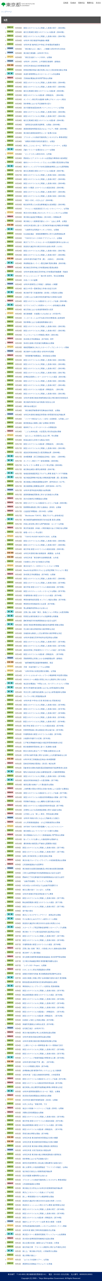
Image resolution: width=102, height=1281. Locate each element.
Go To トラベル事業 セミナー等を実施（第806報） (44, 465)
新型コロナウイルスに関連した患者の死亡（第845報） (45, 87)
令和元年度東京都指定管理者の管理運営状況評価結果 (44, 415)
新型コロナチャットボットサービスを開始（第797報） (45, 591)
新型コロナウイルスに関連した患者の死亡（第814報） (45, 385)
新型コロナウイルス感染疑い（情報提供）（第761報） (44, 1012)
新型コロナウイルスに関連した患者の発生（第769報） (44, 940)
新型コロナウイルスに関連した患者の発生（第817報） (45, 373)
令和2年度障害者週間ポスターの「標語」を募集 (41, 1091)
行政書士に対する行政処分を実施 (37, 562)
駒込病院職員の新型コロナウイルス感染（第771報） (43, 902)
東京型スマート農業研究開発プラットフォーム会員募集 (44, 1234)
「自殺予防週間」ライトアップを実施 (37, 881)
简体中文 (81, 3)
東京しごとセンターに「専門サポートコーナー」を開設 (45, 146)
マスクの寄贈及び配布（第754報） (36, 1066)
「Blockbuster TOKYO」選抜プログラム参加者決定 (44, 516)
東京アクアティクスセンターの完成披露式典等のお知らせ (46, 242)
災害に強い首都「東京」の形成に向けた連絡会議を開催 (44, 949)
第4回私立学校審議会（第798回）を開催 (39, 574)
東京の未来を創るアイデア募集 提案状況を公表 (41, 751)
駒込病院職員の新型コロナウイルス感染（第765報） (43, 995)
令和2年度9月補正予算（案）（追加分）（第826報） (44, 259)
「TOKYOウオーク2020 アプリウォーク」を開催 (43, 238)
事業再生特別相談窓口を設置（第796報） (40, 604)
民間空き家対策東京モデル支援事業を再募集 (41, 616)
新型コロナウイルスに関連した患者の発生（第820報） (45, 360)
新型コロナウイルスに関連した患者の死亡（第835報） (45, 179)
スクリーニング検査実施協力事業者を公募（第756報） (44, 1058)
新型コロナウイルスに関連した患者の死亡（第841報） (45, 116)
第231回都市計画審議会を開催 (35, 499)
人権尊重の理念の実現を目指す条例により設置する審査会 (46, 789)
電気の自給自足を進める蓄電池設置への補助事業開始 (44, 772)
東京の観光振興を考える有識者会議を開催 (39, 1033)
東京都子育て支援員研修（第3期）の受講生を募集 (43, 293)
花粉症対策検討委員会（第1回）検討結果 (39, 764)
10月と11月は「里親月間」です (35, 1104)
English (73, 3)
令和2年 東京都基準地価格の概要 (36, 40)
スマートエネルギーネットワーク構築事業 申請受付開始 (46, 675)
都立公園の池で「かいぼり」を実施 (36, 890)
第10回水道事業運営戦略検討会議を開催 (38, 1239)
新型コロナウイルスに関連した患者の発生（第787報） (45, 709)
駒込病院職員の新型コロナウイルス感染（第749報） (43, 1125)
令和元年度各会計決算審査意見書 (37, 66)
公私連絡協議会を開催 (31, 1184)
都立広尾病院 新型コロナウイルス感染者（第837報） (44, 171)
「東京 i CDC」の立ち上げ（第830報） (39, 200)
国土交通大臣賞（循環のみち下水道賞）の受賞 (41, 1243)
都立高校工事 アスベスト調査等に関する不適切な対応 (44, 1247)
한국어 (98, 3)
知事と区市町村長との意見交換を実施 (37, 856)
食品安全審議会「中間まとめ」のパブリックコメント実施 (46, 684)
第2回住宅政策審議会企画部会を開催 (37, 1096)
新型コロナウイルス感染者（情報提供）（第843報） (44, 95)
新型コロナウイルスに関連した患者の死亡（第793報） (45, 642)
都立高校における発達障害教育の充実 (38, 310)
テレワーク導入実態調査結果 (35, 696)
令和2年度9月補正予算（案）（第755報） (39, 1062)
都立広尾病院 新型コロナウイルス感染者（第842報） (44, 120)
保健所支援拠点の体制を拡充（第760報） (39, 1024)
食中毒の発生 (28, 911)
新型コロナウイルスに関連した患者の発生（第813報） (45, 394)
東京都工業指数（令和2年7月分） (37, 53)
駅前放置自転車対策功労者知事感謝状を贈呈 (40, 982)
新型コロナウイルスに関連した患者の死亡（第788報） (45, 713)
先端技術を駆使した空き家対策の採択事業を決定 (43, 633)
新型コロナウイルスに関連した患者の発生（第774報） (44, 848)
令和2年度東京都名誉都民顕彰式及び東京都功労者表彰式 (46, 398)
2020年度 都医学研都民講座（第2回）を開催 (40, 1100)
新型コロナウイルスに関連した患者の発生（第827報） (45, 251)
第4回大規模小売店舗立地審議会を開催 (39, 343)
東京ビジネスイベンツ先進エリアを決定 (38, 1192)
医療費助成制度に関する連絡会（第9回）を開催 (42, 507)
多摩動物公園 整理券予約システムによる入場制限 (42, 1071)
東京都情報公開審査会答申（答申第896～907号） (43, 486)
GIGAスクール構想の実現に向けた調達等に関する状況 (45, 679)
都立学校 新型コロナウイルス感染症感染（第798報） (44, 587)
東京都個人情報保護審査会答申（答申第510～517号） (45, 482)
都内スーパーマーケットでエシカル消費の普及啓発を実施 (46, 162)
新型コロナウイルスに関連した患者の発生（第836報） (45, 175)
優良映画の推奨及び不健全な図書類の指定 (40, 844)
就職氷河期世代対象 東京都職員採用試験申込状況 (42, 974)
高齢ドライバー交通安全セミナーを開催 (39, 150)
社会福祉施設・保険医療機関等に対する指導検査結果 (44, 234)
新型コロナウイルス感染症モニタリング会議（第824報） (46, 301)
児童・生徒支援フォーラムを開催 (37, 667)
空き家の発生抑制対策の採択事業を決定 (39, 629)
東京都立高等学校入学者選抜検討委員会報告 (41, 268)
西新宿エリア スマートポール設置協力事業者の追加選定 (46, 158)
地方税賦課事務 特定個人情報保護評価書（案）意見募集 (46, 478)
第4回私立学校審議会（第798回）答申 (39, 339)
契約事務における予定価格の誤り (36, 1159)
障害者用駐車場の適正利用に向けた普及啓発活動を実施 (45, 70)
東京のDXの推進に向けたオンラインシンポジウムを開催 (46, 213)
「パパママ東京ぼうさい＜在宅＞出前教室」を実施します (46, 419)
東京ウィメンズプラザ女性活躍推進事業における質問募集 (46, 167)
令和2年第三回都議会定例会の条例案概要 (39, 759)
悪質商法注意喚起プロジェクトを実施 (37, 1264)
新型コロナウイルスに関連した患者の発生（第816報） (45, 381)
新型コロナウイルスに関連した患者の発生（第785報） (44, 717)
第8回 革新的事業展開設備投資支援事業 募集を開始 (44, 625)
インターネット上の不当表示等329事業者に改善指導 (44, 318)
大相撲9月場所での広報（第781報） (37, 738)
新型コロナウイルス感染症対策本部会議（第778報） (44, 806)
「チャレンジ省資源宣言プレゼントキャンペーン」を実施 (46, 209)
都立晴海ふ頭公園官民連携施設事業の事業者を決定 (43, 1087)
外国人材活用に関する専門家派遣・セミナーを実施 (44, 524)
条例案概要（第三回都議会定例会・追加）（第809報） (45, 457)
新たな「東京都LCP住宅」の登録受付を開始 (40, 1251)
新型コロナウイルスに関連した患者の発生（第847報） (45, 36)
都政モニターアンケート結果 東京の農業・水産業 (42, 1222)
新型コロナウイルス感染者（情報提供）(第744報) (42, 1218)
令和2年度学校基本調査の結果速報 (37, 490)
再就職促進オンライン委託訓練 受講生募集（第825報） (45, 263)
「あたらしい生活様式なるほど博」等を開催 (41, 436)
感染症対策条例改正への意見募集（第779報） (42, 780)
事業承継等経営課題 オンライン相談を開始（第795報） (45, 600)
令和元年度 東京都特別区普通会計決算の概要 (40, 1142)
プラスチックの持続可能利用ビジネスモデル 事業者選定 (46, 137)
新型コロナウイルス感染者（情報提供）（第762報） (43, 1016)
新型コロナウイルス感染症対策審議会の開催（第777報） (46, 797)
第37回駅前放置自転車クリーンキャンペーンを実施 (44, 108)
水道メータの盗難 (30, 280)
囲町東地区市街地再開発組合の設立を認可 (40, 621)
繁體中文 (90, 3)
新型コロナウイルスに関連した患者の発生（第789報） (45, 705)
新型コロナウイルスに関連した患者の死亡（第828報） (45, 255)
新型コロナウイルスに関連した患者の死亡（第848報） (45, 28)
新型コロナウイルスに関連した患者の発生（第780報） (45, 776)
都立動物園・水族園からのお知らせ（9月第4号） (43, 314)
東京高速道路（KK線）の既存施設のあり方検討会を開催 (46, 528)
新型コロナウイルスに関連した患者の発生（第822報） (45, 326)
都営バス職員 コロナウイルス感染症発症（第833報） (44, 188)
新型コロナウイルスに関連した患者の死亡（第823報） (45, 331)
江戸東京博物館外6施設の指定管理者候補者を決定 (43, 743)
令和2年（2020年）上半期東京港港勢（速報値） (43, 62)
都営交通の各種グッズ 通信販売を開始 (39, 785)
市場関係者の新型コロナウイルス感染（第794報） (43, 595)
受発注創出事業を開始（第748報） (36, 1134)
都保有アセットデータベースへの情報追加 (40, 427)
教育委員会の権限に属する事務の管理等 (39, 423)
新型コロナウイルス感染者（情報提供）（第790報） (44, 654)
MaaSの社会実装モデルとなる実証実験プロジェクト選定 (46, 570)
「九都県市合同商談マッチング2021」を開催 (41, 230)
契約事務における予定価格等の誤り (37, 104)
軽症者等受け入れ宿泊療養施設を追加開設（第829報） (45, 205)
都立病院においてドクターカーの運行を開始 (41, 831)
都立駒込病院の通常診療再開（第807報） (40, 469)
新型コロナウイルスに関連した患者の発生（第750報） (44, 1117)
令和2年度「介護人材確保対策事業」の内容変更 (41, 1075)
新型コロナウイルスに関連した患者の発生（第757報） (44, 1054)
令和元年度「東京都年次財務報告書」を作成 (41, 558)
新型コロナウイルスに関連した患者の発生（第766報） (44, 999)
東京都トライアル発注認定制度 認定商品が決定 (41, 932)
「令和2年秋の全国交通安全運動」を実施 (40, 671)
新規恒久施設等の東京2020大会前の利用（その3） (42, 1201)
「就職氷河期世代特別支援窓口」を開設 (39, 141)
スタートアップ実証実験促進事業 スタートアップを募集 (45, 928)
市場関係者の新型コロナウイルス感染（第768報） (42, 944)
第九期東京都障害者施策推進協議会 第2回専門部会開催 (44, 957)
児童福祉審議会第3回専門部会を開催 (38, 78)
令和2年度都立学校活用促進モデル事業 (38, 894)
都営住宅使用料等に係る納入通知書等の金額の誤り (43, 1163)
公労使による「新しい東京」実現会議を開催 (41, 814)
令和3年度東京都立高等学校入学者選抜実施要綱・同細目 (46, 272)
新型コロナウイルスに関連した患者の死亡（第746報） (44, 1209)
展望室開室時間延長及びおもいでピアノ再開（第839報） (46, 129)
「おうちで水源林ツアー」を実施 (36, 1260)
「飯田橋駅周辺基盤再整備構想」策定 (38, 663)
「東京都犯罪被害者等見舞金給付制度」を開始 (42, 410)
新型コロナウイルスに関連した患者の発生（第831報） (45, 196)
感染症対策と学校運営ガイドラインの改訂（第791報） (45, 650)
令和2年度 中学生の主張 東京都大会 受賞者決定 (42, 701)
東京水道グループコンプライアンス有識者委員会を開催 (44, 860)
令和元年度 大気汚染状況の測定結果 (37, 1150)
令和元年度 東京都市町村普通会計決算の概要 (40, 1138)
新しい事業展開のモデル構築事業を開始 (38, 1197)
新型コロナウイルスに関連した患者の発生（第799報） (45, 583)
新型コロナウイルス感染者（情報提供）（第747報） (43, 1129)
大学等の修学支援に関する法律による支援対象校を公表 (45, 755)
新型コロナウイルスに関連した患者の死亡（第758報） (44, 1049)
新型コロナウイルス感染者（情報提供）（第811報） (44, 444)
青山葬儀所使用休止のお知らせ (36, 608)
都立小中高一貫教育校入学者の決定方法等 (40, 289)
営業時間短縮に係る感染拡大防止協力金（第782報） (44, 730)
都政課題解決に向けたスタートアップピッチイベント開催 (46, 347)
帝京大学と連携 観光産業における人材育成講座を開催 (45, 692)
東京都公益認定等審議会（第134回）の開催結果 (42, 217)
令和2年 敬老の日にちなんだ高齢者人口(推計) (41, 818)
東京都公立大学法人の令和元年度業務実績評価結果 (43, 1188)
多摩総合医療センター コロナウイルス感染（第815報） (45, 377)
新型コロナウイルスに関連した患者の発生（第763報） (44, 1007)
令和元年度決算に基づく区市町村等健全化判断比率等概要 (46, 225)
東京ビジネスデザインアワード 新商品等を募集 (42, 915)
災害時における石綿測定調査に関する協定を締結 (43, 810)
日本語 (65, 3)
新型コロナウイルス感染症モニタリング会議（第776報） (46, 793)
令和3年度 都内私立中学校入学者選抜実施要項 (42, 45)
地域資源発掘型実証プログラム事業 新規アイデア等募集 (46, 474)
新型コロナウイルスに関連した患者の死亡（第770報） (44, 936)
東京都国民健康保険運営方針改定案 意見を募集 (42, 520)
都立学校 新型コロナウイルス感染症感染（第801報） (44, 549)
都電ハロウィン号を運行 (33, 532)
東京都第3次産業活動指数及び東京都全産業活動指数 (43, 869)
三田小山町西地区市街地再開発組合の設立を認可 (42, 873)
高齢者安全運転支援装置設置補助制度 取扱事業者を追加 (45, 768)
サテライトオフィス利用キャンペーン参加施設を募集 (44, 305)
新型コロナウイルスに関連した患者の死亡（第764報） (44, 1003)
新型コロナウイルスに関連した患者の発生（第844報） (45, 83)
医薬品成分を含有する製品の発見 (37, 440)
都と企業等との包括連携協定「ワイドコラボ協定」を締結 (45, 1167)
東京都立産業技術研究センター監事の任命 (40, 133)
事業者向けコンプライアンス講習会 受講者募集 (41, 986)
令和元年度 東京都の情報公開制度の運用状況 (40, 1146)
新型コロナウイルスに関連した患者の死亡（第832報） (45, 192)
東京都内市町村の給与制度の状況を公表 (39, 402)
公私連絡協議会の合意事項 (33, 865)
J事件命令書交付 (30, 406)
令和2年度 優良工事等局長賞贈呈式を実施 (39, 1230)
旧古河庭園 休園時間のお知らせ (35, 1176)
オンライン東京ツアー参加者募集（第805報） (42, 461)
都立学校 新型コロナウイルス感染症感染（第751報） (43, 1121)
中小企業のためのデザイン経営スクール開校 (40, 919)
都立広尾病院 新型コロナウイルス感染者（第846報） (44, 91)
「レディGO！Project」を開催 (34, 965)
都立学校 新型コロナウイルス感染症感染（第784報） (44, 726)
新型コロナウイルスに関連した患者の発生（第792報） (45, 646)
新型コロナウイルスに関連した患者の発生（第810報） (45, 448)
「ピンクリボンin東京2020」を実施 (37, 154)
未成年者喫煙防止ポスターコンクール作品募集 (42, 74)
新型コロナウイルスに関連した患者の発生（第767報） (44, 991)
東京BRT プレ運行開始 (31, 953)
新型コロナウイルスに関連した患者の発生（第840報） (45, 112)
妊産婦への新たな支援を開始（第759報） (39, 1020)
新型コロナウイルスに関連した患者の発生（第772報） (44, 898)
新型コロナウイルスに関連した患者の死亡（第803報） (45, 545)
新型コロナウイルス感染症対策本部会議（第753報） (43, 1083)
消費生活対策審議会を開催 (33, 1113)
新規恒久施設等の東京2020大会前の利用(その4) (41, 923)
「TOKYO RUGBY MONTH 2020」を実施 (40, 537)
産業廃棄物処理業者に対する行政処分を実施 (41, 495)
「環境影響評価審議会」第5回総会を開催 (40, 356)
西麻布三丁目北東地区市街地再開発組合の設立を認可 (43, 877)
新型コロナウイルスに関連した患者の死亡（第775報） (44, 852)
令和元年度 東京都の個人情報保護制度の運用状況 (42, 1155)
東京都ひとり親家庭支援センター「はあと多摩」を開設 (45, 221)
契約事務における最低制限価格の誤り (38, 322)
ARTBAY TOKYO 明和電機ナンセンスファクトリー (43, 827)
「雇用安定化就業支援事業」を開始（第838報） (42, 125)
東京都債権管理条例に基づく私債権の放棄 (39, 747)
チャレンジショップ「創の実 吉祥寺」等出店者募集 (44, 276)
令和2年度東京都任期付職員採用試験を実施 (40, 1041)
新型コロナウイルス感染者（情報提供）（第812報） (44, 389)
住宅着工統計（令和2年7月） (34, 1028)
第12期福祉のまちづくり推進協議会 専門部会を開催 (44, 835)
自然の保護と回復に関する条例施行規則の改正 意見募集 (45, 978)
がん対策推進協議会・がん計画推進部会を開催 (42, 822)
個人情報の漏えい (29, 1255)
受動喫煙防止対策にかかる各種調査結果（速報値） (44, 658)
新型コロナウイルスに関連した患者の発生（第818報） (45, 364)
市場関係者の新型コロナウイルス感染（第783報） (43, 734)
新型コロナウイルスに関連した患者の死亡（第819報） (45, 368)
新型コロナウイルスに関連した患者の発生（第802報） (45, 541)
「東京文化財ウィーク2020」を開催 (38, 57)
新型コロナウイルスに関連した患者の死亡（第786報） (44, 722)
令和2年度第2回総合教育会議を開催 (37, 1037)
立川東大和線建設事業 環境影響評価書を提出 (40, 961)
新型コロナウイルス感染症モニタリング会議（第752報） (45, 1079)
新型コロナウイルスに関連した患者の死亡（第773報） (44, 907)
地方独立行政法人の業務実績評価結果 (37, 1171)
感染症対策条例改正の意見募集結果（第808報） (42, 452)
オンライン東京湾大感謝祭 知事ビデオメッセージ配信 (45, 99)
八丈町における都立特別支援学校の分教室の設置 (43, 297)
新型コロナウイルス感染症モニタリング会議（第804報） (46, 503)
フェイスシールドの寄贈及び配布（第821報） (42, 335)
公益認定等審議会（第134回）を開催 (38, 511)
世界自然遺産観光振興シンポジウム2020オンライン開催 (45, 1226)
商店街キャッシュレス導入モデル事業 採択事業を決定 (44, 1205)
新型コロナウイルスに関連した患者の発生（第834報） (45, 183)
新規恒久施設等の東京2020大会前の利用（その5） (43, 246)
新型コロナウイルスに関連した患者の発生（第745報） (44, 1213)
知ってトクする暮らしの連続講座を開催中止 (41, 839)
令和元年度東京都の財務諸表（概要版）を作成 (42, 553)
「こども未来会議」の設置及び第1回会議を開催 (42, 432)
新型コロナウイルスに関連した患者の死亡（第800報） (45, 579)
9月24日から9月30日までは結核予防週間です (40, 885)
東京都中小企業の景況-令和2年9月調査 (39, 352)
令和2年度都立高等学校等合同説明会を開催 (41, 638)
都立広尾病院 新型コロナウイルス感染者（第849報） (44, 32)
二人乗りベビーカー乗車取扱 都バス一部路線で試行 (43, 1045)
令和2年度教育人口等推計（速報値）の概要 (41, 284)
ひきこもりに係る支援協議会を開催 (36, 970)
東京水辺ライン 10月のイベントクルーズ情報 (41, 566)
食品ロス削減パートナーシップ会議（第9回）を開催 (43, 1108)
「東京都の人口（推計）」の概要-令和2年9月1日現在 (44, 49)
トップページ (6, 12)
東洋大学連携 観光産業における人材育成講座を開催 (44, 688)
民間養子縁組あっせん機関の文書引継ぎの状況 (42, 801)
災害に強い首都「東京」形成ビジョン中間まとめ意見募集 (46, 612)
